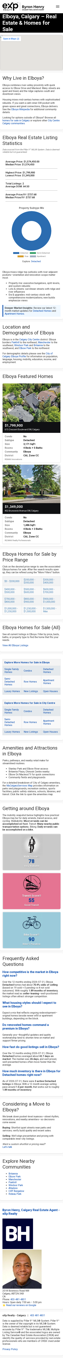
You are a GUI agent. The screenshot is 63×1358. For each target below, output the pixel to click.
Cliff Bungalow (16, 1191)
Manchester (44, 342)
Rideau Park (15, 1193)
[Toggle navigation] (58, 6)
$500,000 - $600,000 (29, 591)
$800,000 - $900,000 (29, 600)
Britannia (38, 345)
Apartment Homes (14, 313)
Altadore (13, 1188)
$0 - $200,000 (11, 581)
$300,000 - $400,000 (49, 581)
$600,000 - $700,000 (49, 591)
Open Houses (50, 691)
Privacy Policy (10, 1349)
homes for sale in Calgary (16, 120)
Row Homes (30, 681)
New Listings (31, 691)
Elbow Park (25, 348)
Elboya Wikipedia (20, 109)
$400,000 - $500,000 (10, 591)
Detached (36, 261)
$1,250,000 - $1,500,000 (30, 610)
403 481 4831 (37, 1315)
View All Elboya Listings (15, 645)
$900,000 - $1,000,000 (49, 600)
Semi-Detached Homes (9, 681)
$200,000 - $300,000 (29, 581)
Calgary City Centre (29, 339)
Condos (28, 670)
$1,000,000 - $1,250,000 (11, 610)
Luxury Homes (12, 691)
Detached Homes (42, 310)
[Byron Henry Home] (23, 6)
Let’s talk (7, 1147)
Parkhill (15, 342)
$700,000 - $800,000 (10, 600)
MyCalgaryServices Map (19, 785)
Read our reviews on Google (21, 1305)
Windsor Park (21, 345)
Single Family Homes (11, 671)
